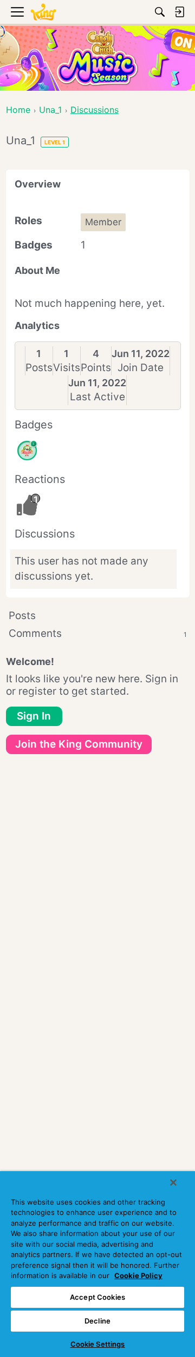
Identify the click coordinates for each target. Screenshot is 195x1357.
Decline (97, 1320)
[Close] (173, 1182)
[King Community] (43, 12)
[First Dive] (27, 450)
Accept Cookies (97, 1297)
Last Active (97, 397)
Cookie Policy (138, 1275)
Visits (66, 367)
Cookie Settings (97, 1344)
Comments (98, 633)
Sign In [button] (34, 716)
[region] (97, 1264)
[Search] (160, 12)
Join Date (141, 367)
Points (96, 367)
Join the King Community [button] (78, 744)
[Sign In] (179, 12)
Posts (39, 367)
